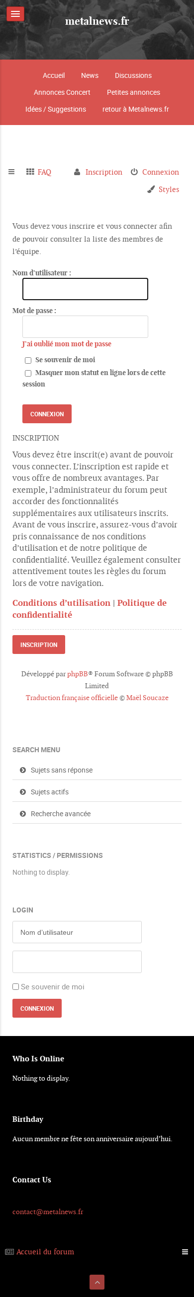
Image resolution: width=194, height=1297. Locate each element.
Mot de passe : (34, 310)
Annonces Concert (62, 92)
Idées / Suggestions (55, 109)
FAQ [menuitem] (44, 172)
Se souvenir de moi (64, 359)
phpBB (77, 673)
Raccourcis (15, 172)
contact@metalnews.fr (47, 1211)
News (89, 75)
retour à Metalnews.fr (135, 109)
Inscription (38, 644)
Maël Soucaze (147, 697)
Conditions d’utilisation (61, 602)
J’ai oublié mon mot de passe (66, 343)
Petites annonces (133, 92)
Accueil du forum (45, 1251)
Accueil (54, 75)
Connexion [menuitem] (160, 172)
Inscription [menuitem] (104, 172)
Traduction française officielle (72, 697)
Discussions (133, 75)
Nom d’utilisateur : (41, 272)
